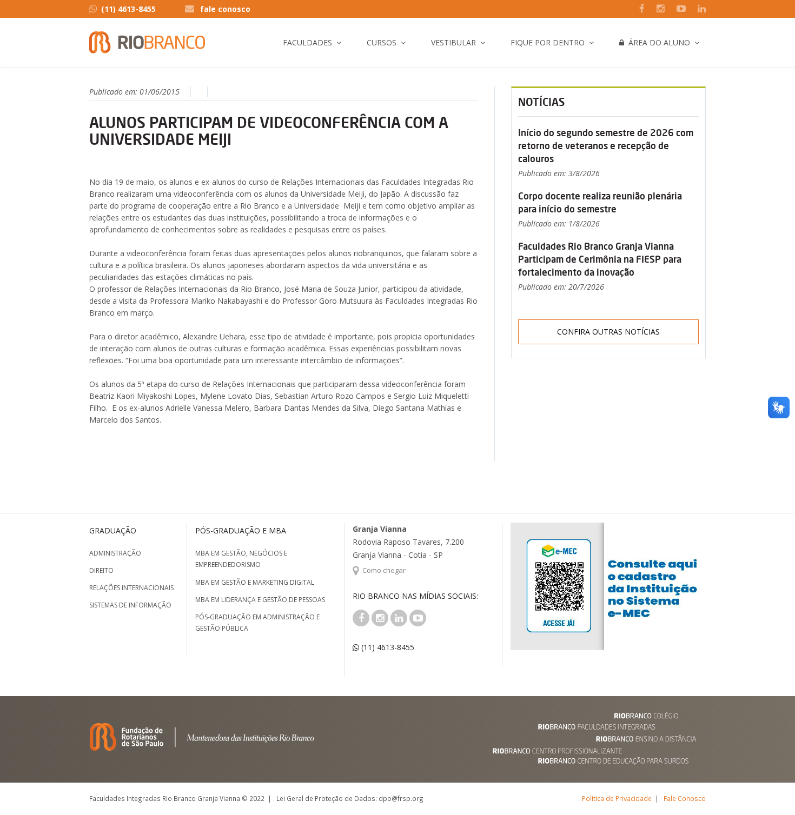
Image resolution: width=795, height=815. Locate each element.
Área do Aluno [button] (657, 42)
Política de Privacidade (617, 798)
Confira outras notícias (608, 331)
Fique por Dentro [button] (548, 42)
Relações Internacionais (131, 587)
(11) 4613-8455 (128, 9)
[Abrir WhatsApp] (768, 787)
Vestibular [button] (453, 42)
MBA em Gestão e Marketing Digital (254, 582)
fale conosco (225, 9)
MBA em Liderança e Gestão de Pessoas (260, 599)
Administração (115, 553)
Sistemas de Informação (130, 605)
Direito (101, 570)
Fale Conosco (685, 798)
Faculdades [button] (307, 42)
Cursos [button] (381, 42)
